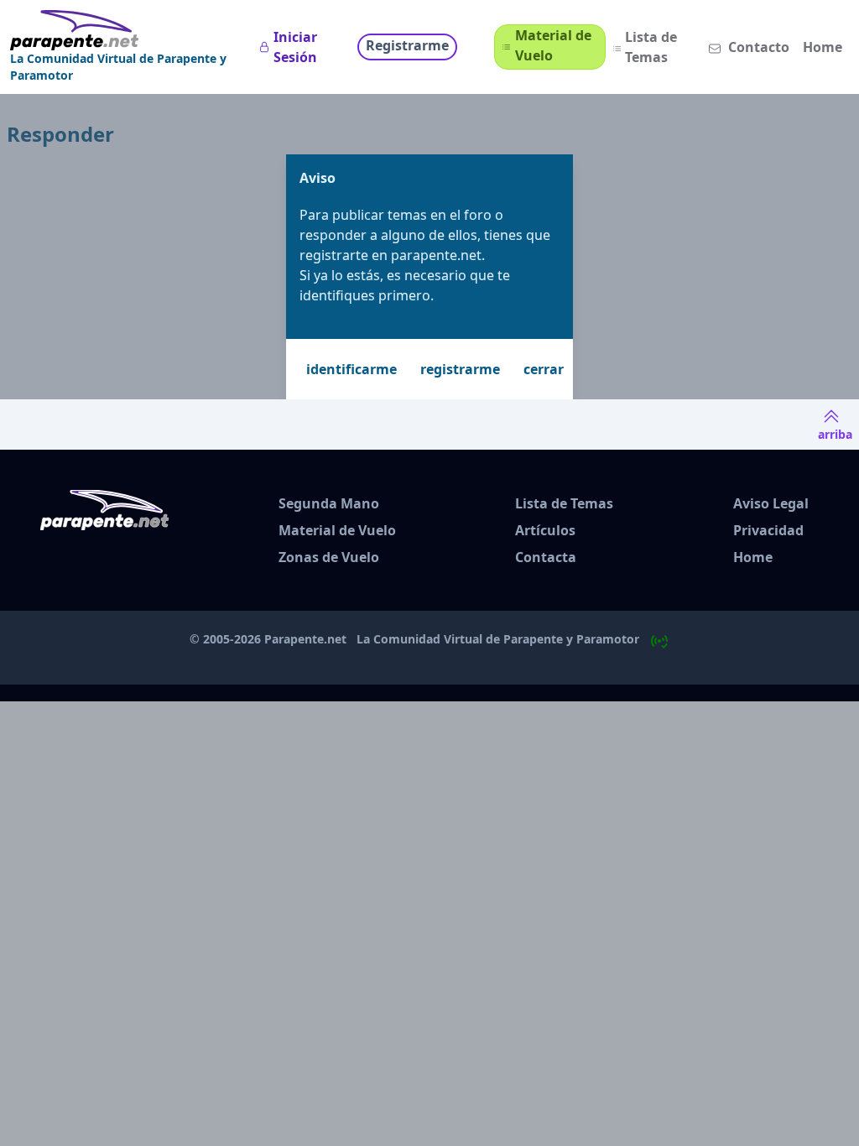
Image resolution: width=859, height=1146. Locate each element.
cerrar (543, 369)
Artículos (545, 530)
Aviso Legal (771, 503)
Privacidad (768, 530)
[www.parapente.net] (131, 30)
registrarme (460, 369)
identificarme (351, 369)
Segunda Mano (329, 503)
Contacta (545, 557)
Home (822, 47)
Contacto (758, 47)
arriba (835, 434)
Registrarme (407, 45)
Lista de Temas (651, 47)
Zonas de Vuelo (329, 557)
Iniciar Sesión (295, 47)
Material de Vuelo (553, 45)
